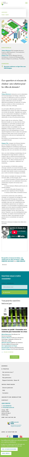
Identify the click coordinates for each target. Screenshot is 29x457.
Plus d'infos (8, 352)
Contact (5, 400)
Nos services (6, 375)
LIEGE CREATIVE (5, 3)
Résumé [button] (4, 92)
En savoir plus (18, 446)
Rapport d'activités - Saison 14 (10, 380)
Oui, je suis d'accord (9, 449)
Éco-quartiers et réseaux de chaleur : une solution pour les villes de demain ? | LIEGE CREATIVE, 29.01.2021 (13, 259)
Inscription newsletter (11, 397)
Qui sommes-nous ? (7, 372)
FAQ (3, 390)
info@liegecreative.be (8, 407)
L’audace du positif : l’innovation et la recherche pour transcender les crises (14, 331)
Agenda (5, 365)
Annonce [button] (4, 264)
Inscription (5, 393)
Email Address (8, 283)
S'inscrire (14, 357)
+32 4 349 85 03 (7, 406)
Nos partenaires (6, 377)
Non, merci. (6, 453)
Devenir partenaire (7, 388)
